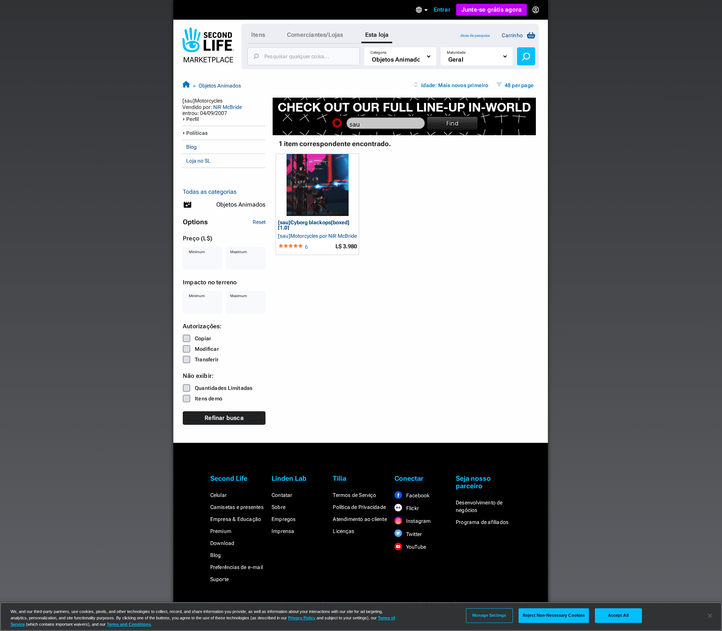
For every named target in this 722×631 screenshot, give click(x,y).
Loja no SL (198, 161)
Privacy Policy (301, 618)
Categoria (378, 52)
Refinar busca (224, 417)
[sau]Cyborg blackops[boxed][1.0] (313, 225)
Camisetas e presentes (237, 507)
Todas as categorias (210, 191)
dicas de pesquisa (475, 35)
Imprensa (283, 531)
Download (222, 543)
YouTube (415, 547)
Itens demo (208, 399)
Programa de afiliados (482, 522)
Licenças (343, 531)
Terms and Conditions (129, 624)
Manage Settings (489, 615)
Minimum (197, 252)
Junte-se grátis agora (491, 9)
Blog (191, 147)
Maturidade (456, 52)
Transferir (206, 359)
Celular (218, 495)
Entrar (442, 9)
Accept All (618, 615)
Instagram (418, 521)
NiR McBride (227, 107)
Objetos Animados (220, 86)
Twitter (413, 534)
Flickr (412, 508)
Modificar (207, 349)
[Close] (710, 616)
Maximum (238, 252)
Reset (259, 222)
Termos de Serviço (354, 495)
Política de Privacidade (359, 507)
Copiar (203, 338)
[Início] (186, 85)
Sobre (278, 507)
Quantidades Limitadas (223, 388)
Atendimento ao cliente (360, 519)
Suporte (219, 579)
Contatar (282, 495)
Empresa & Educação (235, 519)
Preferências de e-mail (236, 567)
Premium (220, 531)
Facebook (417, 495)
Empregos (284, 519)
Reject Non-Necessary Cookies (554, 615)
